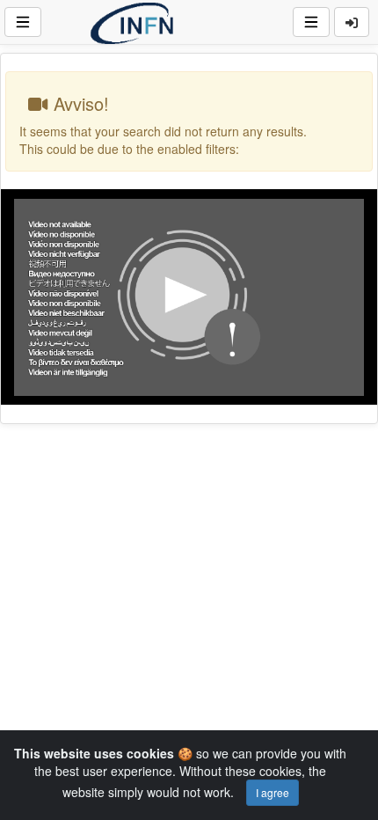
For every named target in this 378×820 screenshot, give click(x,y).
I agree (272, 792)
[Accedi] (351, 22)
